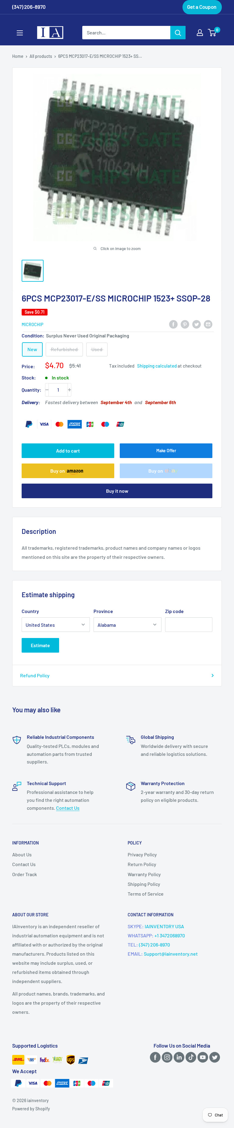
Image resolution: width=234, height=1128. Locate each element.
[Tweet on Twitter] (196, 324)
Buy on (57, 471)
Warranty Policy (144, 874)
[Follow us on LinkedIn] (178, 1057)
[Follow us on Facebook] (154, 1057)
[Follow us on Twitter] (213, 1057)
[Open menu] (20, 32)
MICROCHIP (32, 324)
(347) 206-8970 (154, 944)
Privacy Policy (142, 854)
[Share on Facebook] (173, 324)
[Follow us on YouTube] (202, 1057)
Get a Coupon (201, 7)
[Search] (178, 32)
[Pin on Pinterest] (185, 324)
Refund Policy (35, 675)
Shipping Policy (144, 884)
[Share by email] (208, 324)
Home (17, 56)
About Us (22, 854)
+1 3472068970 (169, 935)
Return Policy (142, 864)
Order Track (24, 874)
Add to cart (68, 450)
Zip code (174, 611)
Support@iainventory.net (171, 954)
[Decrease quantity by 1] (46, 389)
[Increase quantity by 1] (69, 389)
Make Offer (166, 450)
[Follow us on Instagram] (166, 1057)
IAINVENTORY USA (164, 926)
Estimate (40, 645)
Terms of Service (146, 894)
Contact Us (68, 808)
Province (103, 611)
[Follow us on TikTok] (190, 1057)
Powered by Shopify (31, 1108)
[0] (212, 32)
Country (30, 611)
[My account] (200, 32)
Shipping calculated (157, 365)
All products (41, 56)
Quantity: (31, 390)
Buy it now (117, 491)
